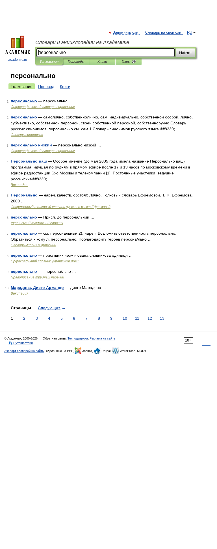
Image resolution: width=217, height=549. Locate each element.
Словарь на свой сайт (164, 32)
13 (162, 318)
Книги (102, 62)
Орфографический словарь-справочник (43, 107)
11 (137, 318)
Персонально (24, 195)
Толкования (49, 62)
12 (149, 318)
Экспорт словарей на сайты (24, 351)
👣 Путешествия (20, 343)
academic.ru (17, 60)
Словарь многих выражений (33, 245)
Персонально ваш (29, 161)
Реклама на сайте (102, 338)
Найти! (185, 53)
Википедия (19, 185)
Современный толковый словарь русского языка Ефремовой (60, 207)
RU (189, 32)
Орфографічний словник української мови (45, 261)
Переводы (76, 62)
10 (125, 318)
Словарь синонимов (27, 135)
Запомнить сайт (126, 32)
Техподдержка (78, 338)
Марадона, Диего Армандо (37, 287)
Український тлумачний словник (37, 223)
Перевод (46, 86)
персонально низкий (31, 145)
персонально (24, 101)
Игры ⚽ (129, 62)
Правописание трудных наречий (37, 277)
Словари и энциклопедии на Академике (82, 42)
